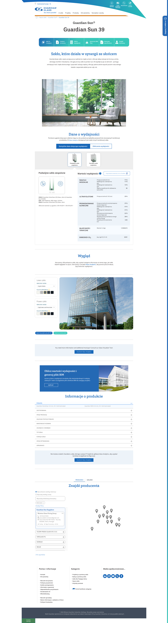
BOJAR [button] (39, 547)
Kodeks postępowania (47, 585)
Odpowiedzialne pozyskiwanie (49, 589)
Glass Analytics (73, 140)
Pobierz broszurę (62, 42)
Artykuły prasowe (77, 583)
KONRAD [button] (40, 542)
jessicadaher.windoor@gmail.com (49, 518)
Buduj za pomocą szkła (79, 577)
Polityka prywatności (46, 583)
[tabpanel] (84, 520)
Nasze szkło (75, 581)
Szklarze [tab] (90, 480)
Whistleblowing (45, 594)
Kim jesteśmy (44, 577)
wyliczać (50, 385)
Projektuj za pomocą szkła (80, 574)
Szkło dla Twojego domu (79, 579)
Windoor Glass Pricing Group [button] (47, 513)
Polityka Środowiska (46, 602)
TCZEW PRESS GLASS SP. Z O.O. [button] (47, 532)
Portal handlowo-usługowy (83, 589)
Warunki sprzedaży (46, 598)
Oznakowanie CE (45, 591)
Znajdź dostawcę (122, 42)
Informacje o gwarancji (47, 587)
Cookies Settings (28, 620)
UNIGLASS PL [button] (41, 537)
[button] (98, 522)
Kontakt (42, 574)
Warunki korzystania (46, 580)
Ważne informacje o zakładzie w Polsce (52, 600)
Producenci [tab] (79, 480)
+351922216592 (43, 516)
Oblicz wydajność (77, 42)
